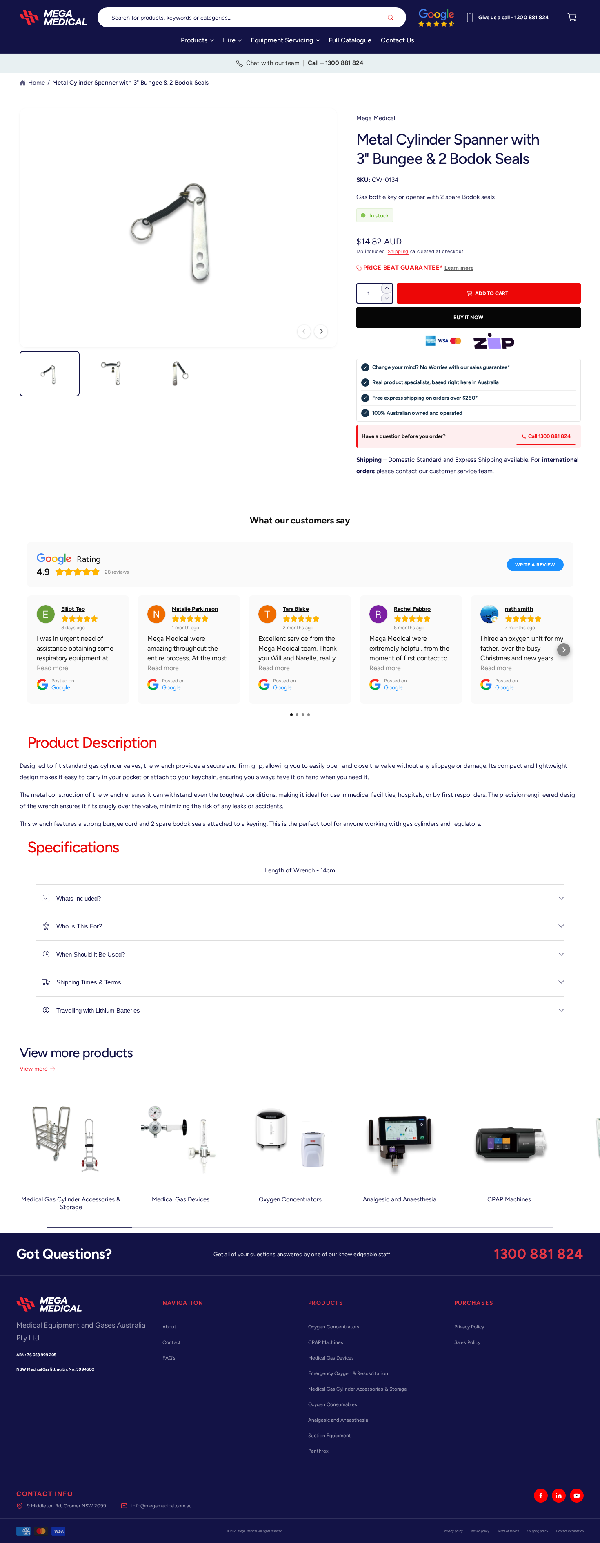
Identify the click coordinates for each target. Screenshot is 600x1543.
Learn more (458, 268)
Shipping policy (537, 1531)
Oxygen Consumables (332, 1404)
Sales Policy (467, 1342)
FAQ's (169, 1358)
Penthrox (318, 1451)
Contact (171, 1342)
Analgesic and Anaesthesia (399, 1199)
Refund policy (480, 1531)
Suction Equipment (329, 1435)
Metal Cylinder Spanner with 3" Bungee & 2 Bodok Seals (130, 82)
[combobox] (252, 17)
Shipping (398, 251)
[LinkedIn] (559, 1496)
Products (194, 40)
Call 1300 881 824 (549, 436)
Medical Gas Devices (180, 1199)
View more (34, 1068)
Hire (229, 40)
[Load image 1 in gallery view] (50, 373)
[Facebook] (541, 1496)
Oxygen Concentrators (290, 1199)
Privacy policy (453, 1531)
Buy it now (468, 317)
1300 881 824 (539, 1254)
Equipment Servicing (282, 40)
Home (36, 82)
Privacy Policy (469, 1327)
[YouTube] (577, 1496)
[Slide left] (304, 331)
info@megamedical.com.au (161, 1506)
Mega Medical (375, 118)
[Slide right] (320, 331)
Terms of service (508, 1531)
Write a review (535, 565)
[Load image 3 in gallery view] (178, 373)
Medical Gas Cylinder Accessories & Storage (71, 1203)
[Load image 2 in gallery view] (114, 373)
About (169, 1327)
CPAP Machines (509, 1199)
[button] (197, 43)
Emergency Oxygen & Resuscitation (348, 1373)
